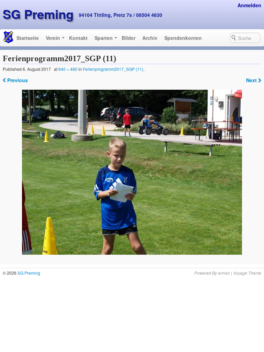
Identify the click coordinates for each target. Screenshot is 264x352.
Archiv (149, 37)
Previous (17, 80)
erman (224, 273)
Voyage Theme (247, 273)
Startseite (27, 37)
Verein (53, 37)
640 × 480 (67, 69)
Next (252, 80)
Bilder (128, 37)
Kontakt (78, 37)
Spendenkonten (183, 37)
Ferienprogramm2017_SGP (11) (113, 69)
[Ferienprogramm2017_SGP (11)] (132, 172)
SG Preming (38, 14)
